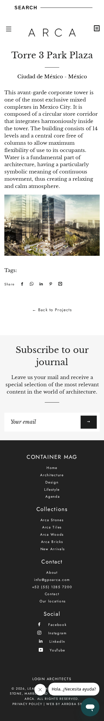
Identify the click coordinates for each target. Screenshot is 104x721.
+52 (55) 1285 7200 (52, 587)
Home (52, 467)
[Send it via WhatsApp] (31, 284)
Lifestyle (52, 489)
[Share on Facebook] (21, 284)
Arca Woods (52, 534)
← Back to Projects (52, 310)
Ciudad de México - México (52, 77)
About (52, 572)
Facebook (56, 624)
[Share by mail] (59, 284)
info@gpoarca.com (52, 579)
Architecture (52, 475)
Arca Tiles (52, 527)
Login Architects (51, 679)
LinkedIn (56, 641)
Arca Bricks (52, 541)
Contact (52, 594)
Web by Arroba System (69, 704)
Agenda (52, 496)
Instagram (57, 633)
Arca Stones (52, 520)
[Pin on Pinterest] (50, 284)
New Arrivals (52, 549)
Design (51, 482)
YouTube (56, 650)
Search (26, 7)
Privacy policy (27, 704)
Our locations (53, 601)
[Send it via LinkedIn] (40, 284)
